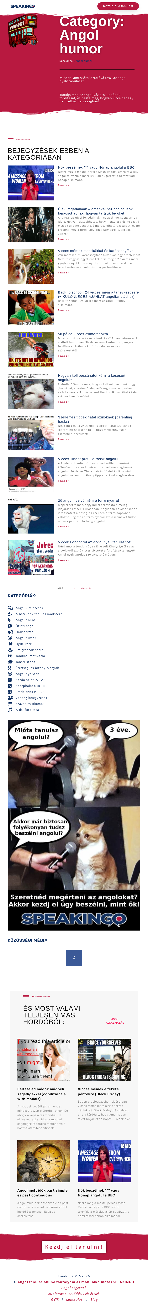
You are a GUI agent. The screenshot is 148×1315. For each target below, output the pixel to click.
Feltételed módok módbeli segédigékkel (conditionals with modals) (41, 1094)
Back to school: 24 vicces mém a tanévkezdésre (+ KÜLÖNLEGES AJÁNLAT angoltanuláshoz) (98, 294)
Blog (94, 1299)
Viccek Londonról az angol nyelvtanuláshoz (94, 542)
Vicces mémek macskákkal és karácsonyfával (96, 251)
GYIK (55, 1299)
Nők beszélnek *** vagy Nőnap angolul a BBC (96, 167)
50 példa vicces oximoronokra (83, 334)
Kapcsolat (75, 1299)
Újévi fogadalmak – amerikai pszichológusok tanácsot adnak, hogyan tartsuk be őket (95, 211)
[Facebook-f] (74, 958)
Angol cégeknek (74, 1287)
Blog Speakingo (23, 139)
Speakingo (66, 61)
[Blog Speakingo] (10, 139)
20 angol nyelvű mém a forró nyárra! (88, 500)
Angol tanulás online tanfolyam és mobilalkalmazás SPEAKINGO (76, 1282)
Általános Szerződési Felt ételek (74, 1293)
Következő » (86, 588)
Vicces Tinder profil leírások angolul (88, 459)
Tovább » (63, 185)
